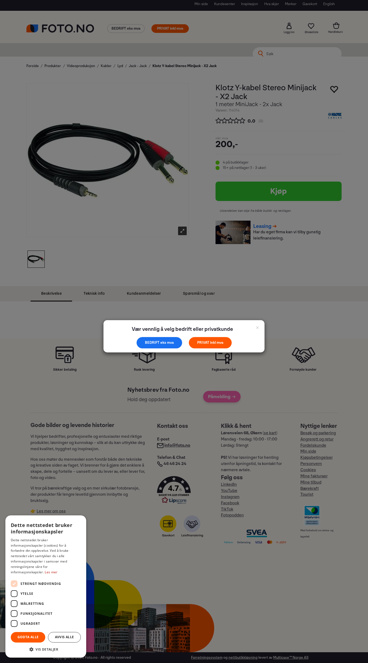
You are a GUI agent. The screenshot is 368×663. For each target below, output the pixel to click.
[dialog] (45, 586)
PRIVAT (203, 342)
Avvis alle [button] (64, 637)
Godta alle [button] (28, 637)
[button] (46, 649)
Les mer (51, 572)
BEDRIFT (152, 342)
